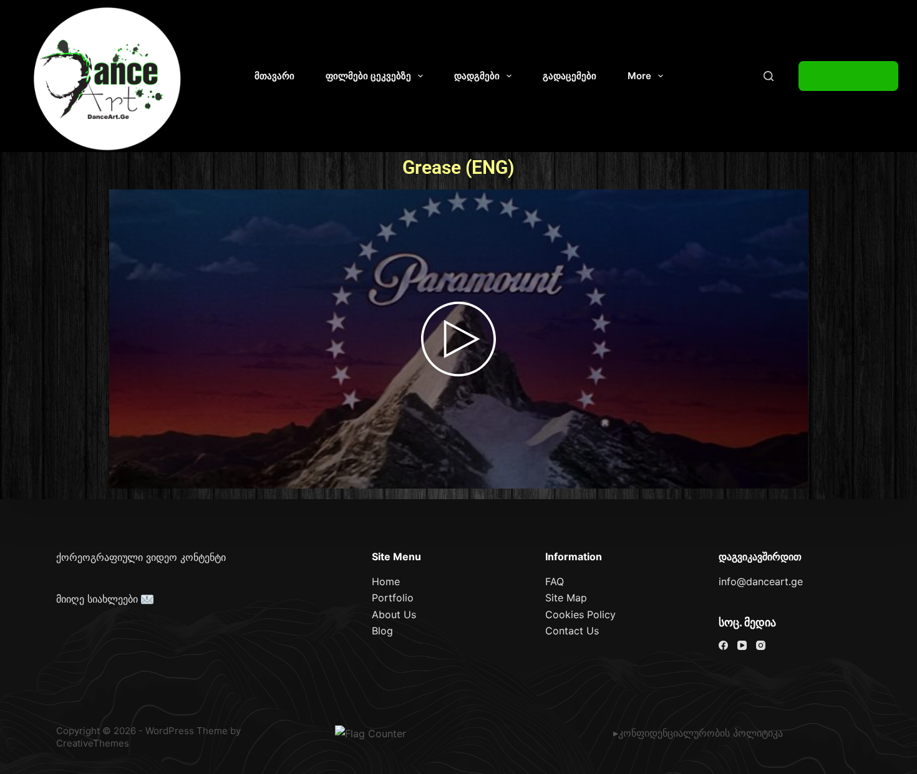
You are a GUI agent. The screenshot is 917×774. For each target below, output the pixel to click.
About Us (394, 614)
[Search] (769, 76)
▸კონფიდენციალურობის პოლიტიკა (698, 733)
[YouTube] (742, 645)
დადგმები (477, 76)
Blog (382, 630)
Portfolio (393, 597)
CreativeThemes (92, 743)
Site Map (566, 597)
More (639, 76)
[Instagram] (760, 645)
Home (386, 581)
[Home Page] (108, 79)
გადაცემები (569, 76)
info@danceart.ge (761, 581)
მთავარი (274, 76)
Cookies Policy (580, 614)
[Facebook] (723, 645)
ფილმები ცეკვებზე (368, 76)
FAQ (554, 581)
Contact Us (572, 630)
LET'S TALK (848, 76)
